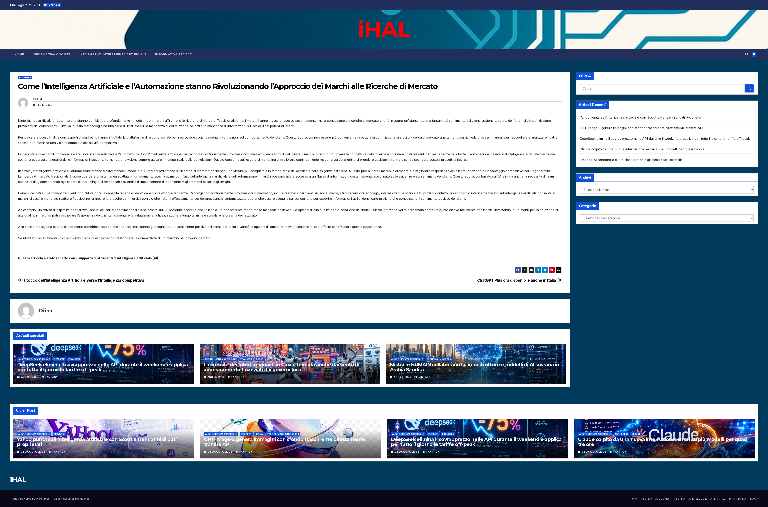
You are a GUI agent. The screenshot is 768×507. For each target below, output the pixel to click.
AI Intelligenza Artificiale (34, 359)
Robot (260, 359)
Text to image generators (283, 434)
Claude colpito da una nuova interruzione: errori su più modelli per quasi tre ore (642, 149)
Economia (25, 77)
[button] (746, 54)
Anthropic (621, 434)
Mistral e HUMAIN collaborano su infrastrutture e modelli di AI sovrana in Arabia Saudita (474, 367)
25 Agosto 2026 (33, 451)
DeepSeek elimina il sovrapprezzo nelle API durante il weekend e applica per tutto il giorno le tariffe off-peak (102, 367)
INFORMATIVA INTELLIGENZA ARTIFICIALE (113, 54)
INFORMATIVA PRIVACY (173, 54)
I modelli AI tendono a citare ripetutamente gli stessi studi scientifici (631, 160)
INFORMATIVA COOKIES (52, 54)
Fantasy (51, 376)
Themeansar (82, 498)
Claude (636, 434)
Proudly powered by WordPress (30, 498)
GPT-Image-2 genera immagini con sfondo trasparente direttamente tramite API (641, 128)
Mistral (447, 359)
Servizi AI (59, 434)
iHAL (384, 29)
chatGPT (246, 434)
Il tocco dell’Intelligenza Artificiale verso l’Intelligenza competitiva (84, 280)
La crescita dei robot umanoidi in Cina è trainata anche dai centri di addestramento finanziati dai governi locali (281, 367)
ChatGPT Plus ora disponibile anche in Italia (516, 280)
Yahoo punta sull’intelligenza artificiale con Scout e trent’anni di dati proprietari (641, 117)
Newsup (66, 498)
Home (19, 54)
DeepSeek (59, 359)
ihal (39, 99)
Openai (259, 434)
